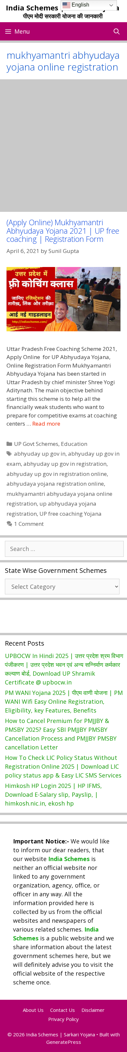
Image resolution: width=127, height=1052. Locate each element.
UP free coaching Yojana (70, 513)
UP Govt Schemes (36, 443)
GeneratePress (63, 1042)
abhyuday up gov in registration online (57, 474)
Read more (46, 423)
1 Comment (29, 523)
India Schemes (69, 859)
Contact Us (62, 1010)
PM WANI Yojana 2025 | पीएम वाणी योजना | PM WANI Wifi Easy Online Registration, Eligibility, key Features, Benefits (64, 701)
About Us (33, 1010)
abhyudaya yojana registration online (55, 483)
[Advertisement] (63, 145)
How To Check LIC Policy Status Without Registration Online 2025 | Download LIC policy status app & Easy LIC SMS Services (63, 766)
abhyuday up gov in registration (64, 463)
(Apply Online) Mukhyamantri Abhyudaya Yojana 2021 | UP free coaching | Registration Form (63, 230)
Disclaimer (93, 1010)
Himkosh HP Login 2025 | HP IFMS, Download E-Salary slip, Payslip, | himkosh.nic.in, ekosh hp (53, 794)
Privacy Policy (63, 1019)
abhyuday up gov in (39, 453)
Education (74, 443)
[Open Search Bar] (116, 31)
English (79, 5)
